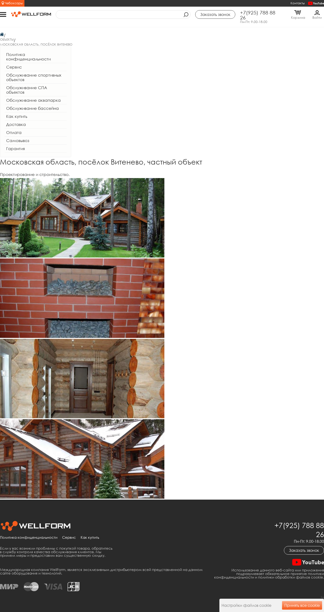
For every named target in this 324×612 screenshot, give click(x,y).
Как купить (16, 116)
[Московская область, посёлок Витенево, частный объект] (82, 255)
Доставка (16, 124)
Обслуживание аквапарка (33, 100)
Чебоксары (14, 3)
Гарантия (15, 148)
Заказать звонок (304, 550)
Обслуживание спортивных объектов (33, 77)
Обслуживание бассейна (32, 108)
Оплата (14, 132)
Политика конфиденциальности (28, 56)
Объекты (7, 39)
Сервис (14, 66)
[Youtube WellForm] (316, 3)
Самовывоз (17, 140)
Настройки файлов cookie (246, 605)
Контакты (298, 3)
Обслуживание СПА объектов (26, 90)
